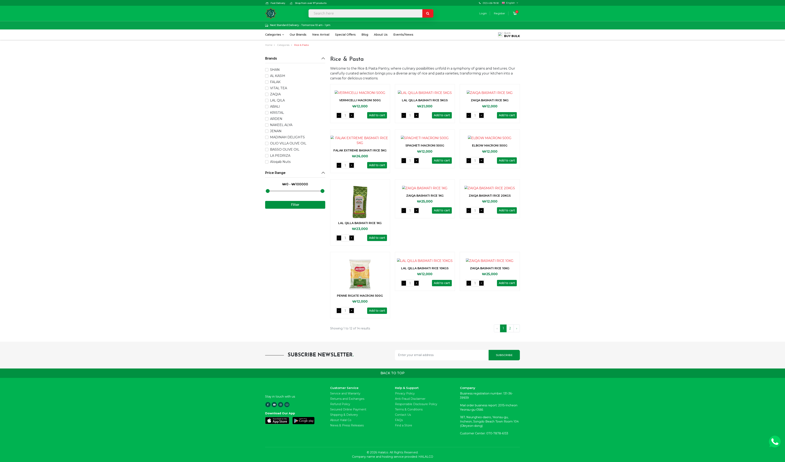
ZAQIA (275, 94)
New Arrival (320, 34)
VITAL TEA (278, 88)
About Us (381, 34)
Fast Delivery (277, 3)
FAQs (399, 420)
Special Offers (345, 34)
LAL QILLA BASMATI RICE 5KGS (425, 100)
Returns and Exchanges (347, 399)
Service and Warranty (345, 393)
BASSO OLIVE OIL (284, 149)
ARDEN (276, 119)
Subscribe (504, 355)
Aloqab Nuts (280, 162)
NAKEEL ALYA (281, 125)
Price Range (275, 173)
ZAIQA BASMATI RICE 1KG (425, 195)
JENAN (275, 131)
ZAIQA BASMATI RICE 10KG (489, 268)
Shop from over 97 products (310, 3)
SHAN (275, 70)
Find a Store (403, 425)
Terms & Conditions (409, 409)
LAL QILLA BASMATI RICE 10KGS (425, 268)
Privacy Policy (405, 393)
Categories (273, 34)
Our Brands (298, 34)
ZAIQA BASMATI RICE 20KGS (490, 195)
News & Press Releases (347, 425)
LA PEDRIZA (280, 156)
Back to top (392, 373)
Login (483, 13)
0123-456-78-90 (491, 3)
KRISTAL (277, 113)
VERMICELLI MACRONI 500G (360, 100)
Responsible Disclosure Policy (416, 404)
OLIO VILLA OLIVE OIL (288, 143)
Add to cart (377, 115)
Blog (364, 34)
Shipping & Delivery (344, 415)
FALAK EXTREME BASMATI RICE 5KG (360, 150)
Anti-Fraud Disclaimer (410, 399)
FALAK (275, 82)
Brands (271, 58)
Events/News (403, 34)
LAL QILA (277, 100)
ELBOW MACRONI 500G (489, 145)
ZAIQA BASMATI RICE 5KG (490, 100)
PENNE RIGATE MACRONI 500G (360, 295)
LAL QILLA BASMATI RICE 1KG (360, 223)
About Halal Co (340, 420)
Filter (295, 205)
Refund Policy (340, 404)
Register (499, 13)
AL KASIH (277, 76)
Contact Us (403, 415)
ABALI (275, 106)
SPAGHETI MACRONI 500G (424, 145)
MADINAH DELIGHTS (287, 137)
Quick (512, 35)
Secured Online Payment (348, 409)
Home (268, 44)
